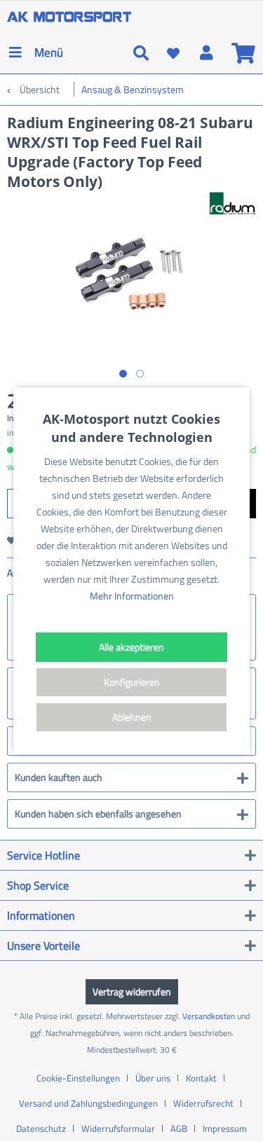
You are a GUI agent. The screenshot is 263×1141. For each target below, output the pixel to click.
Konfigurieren (132, 682)
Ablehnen (131, 717)
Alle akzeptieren (131, 646)
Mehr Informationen (132, 595)
